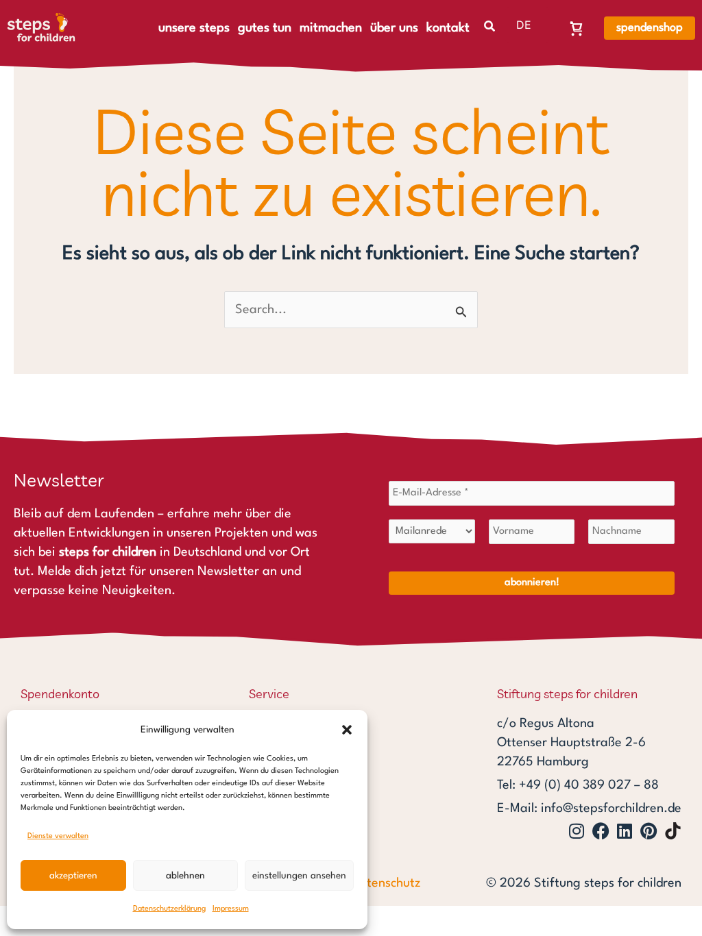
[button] (347, 730)
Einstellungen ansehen (299, 875)
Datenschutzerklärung (169, 909)
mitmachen (331, 28)
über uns (394, 28)
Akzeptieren (73, 875)
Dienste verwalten (57, 836)
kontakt (448, 28)
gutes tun (264, 28)
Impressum (231, 909)
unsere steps (194, 28)
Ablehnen (185, 875)
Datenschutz (386, 883)
